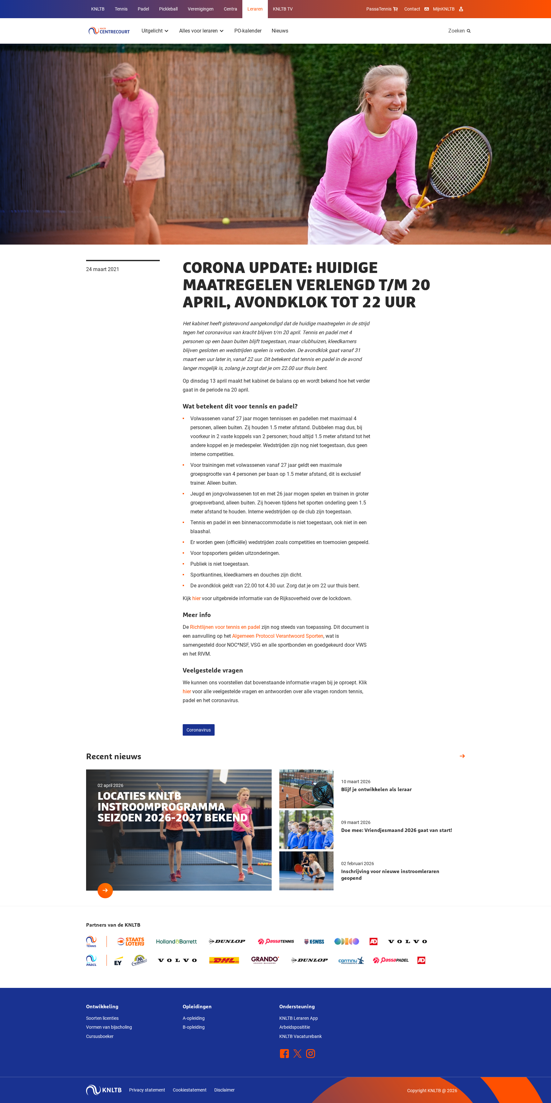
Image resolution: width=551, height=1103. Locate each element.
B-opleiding (194, 1027)
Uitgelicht (152, 31)
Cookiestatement (190, 1089)
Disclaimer (224, 1089)
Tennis (121, 8)
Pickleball (168, 8)
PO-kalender (247, 31)
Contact (412, 8)
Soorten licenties (102, 1018)
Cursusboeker (100, 1036)
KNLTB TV (283, 8)
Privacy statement (147, 1089)
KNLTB (98, 8)
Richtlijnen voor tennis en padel (225, 627)
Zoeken (456, 31)
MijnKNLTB (444, 8)
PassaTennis (379, 8)
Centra (230, 8)
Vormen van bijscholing (109, 1027)
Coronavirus (199, 729)
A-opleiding (194, 1018)
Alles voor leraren (198, 31)
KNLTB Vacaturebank (300, 1036)
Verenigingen (201, 8)
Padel (143, 8)
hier (196, 598)
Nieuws (280, 31)
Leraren (255, 8)
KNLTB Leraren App (298, 1018)
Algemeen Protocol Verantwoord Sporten (277, 636)
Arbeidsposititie (294, 1027)
